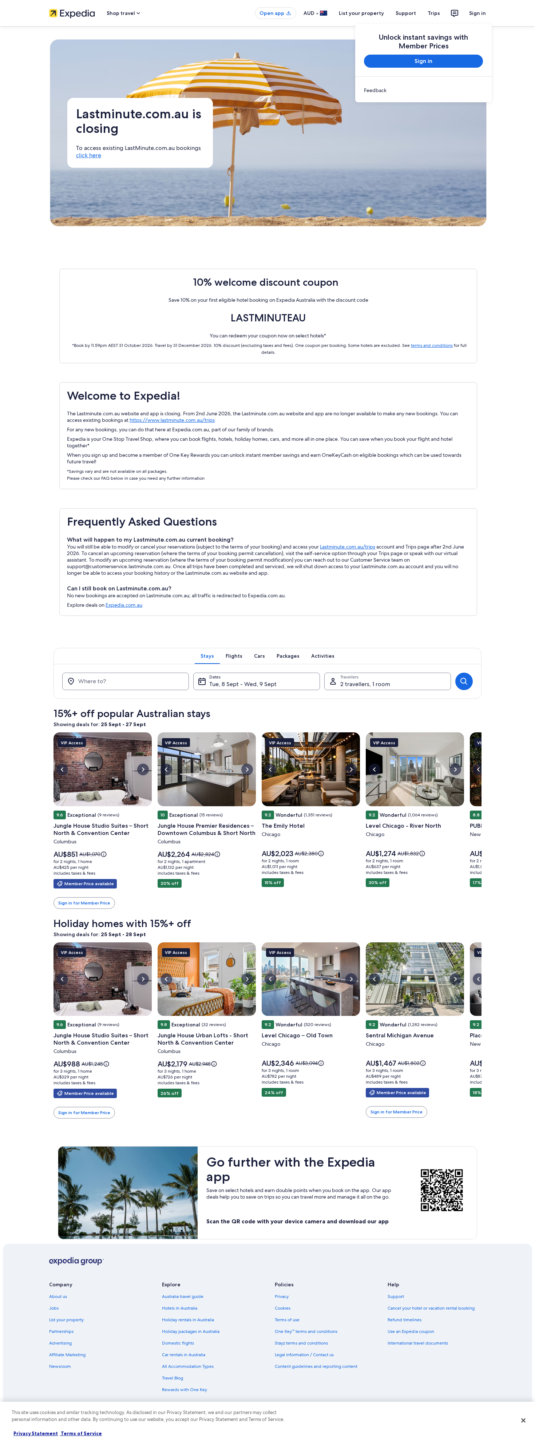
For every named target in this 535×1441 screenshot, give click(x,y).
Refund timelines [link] (404, 1320)
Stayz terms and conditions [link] (301, 1343)
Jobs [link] (54, 1308)
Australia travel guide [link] (182, 1296)
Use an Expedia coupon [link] (411, 1331)
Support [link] (396, 1296)
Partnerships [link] (61, 1331)
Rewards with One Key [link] (184, 1390)
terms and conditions (432, 345)
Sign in (477, 13)
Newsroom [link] (60, 1366)
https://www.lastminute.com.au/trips (172, 420)
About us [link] (58, 1296)
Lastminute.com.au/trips (347, 546)
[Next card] (481, 821)
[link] (423, 90)
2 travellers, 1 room (365, 684)
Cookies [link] (282, 1308)
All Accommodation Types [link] (188, 1366)
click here (88, 155)
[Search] (464, 681)
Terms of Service (81, 1433)
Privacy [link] (282, 1296)
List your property (361, 13)
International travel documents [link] (418, 1343)
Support (406, 13)
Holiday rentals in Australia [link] (188, 1320)
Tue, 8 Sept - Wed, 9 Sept (243, 684)
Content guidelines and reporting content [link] (316, 1366)
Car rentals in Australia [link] (183, 1355)
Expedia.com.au (124, 605)
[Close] (523, 1420)
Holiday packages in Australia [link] (190, 1331)
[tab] (207, 656)
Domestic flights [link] (178, 1343)
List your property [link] (66, 1320)
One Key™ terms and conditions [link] (306, 1331)
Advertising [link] (60, 1343)
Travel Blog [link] (172, 1378)
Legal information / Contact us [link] (304, 1355)
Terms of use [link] (287, 1320)
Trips (434, 13)
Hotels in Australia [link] (179, 1308)
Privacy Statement (35, 1433)
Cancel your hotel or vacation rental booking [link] (431, 1308)
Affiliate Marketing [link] (67, 1355)
